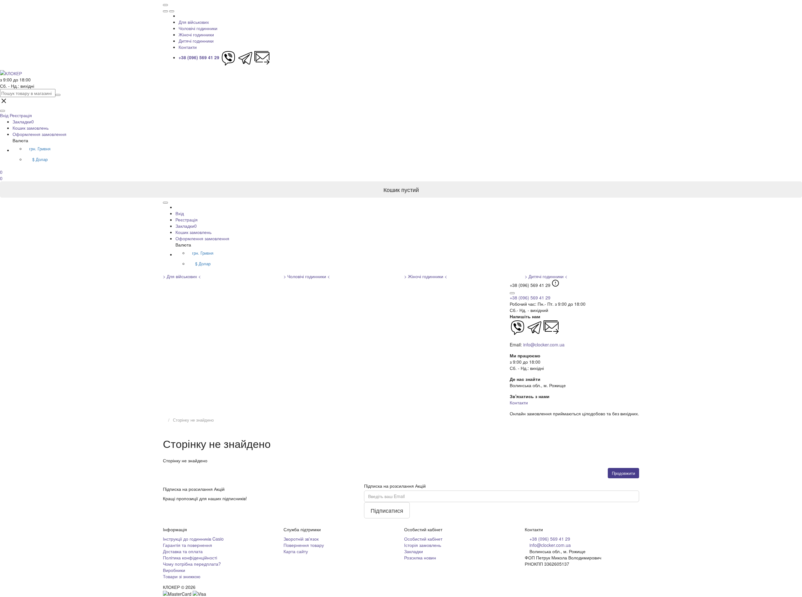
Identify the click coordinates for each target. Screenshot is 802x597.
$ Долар (40, 159)
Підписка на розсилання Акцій (395, 486)
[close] (165, 11)
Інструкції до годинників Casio (193, 539)
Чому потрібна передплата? (192, 564)
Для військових (194, 22)
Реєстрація (21, 115)
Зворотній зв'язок (301, 539)
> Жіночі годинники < (425, 276)
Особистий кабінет (423, 539)
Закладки (23, 121)
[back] (171, 11)
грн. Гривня (39, 149)
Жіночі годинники (196, 34)
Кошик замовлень (31, 128)
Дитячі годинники (196, 41)
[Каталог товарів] (165, 5)
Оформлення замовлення (39, 134)
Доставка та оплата (183, 551)
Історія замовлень (422, 545)
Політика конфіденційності (190, 557)
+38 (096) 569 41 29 (530, 297)
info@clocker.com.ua (544, 344)
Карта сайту (296, 551)
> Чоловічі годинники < (307, 276)
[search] (57, 95)
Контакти (188, 47)
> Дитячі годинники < (546, 276)
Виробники (174, 570)
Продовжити (623, 473)
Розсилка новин (420, 557)
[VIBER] (228, 57)
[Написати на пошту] (262, 57)
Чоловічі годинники (198, 28)
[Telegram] (245, 57)
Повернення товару (304, 545)
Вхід (179, 213)
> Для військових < (182, 276)
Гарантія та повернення (187, 545)
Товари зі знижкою (181, 576)
